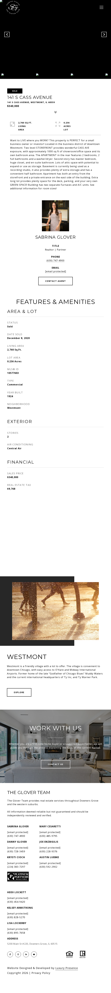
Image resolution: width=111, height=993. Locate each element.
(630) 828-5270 (16, 917)
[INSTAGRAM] (18, 954)
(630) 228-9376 (48, 851)
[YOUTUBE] (34, 954)
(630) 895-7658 (16, 932)
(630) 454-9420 (16, 901)
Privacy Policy (41, 973)
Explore (19, 692)
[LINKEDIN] (26, 954)
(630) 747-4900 (55, 260)
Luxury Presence (66, 968)
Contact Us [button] (55, 764)
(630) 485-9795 (48, 836)
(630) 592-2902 (48, 866)
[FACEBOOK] (10, 954)
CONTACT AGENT (55, 281)
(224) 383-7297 (16, 866)
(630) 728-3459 (16, 851)
